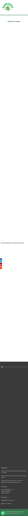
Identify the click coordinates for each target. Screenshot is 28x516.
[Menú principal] (25, 7)
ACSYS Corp (20, 513)
